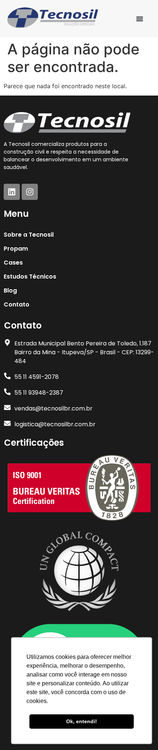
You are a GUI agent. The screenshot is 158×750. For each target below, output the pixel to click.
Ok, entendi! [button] (81, 721)
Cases (13, 262)
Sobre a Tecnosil (29, 234)
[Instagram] (30, 192)
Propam (16, 248)
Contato (16, 304)
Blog (10, 290)
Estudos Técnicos (30, 276)
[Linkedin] (12, 192)
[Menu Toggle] (139, 18)
